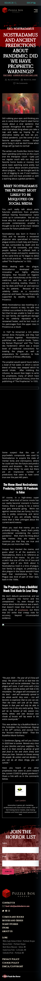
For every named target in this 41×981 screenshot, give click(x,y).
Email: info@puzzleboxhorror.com (17, 906)
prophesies (23, 609)
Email (4, 856)
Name (4, 843)
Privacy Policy (10, 959)
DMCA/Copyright (12, 966)
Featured (7, 75)
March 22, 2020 (30, 80)
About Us (7, 931)
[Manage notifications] (5, 976)
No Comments (22, 83)
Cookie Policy (10, 962)
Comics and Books (13, 917)
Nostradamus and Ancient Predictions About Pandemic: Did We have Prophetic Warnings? (20, 53)
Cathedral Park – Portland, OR (13, 952)
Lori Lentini (14, 80)
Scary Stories (10, 924)
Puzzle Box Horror (14, 976)
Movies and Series (12, 920)
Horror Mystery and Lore (25, 75)
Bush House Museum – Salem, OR (14, 947)
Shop (30, 2)
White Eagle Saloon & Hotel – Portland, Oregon (19, 941)
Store (5, 927)
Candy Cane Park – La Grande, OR (14, 950)
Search (9, 3)
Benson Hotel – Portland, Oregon (14, 944)
